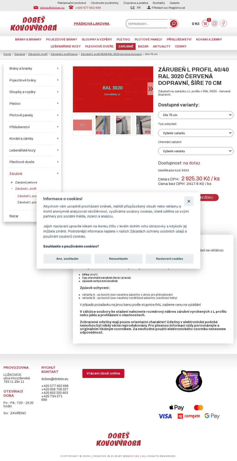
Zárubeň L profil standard (34, 202)
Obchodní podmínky (105, 3)
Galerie (174, 3)
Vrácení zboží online (103, 373)
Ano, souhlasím (67, 258)
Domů (7, 54)
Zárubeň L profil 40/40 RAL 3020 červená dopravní (111, 54)
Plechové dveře (99, 46)
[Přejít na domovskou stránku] (33, 29)
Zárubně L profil (37, 54)
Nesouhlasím (118, 258)
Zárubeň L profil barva (64, 54)
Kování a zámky (209, 39)
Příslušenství (179, 39)
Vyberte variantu (174, 133)
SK (139, 7)
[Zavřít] (188, 201)
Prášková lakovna (92, 23)
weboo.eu (131, 456)
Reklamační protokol (72, 3)
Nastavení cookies (169, 258)
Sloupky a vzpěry (97, 39)
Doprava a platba (136, 3)
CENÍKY (181, 46)
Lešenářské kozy (66, 46)
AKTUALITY (161, 46)
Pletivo (123, 39)
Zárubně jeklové (26, 182)
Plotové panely (148, 39)
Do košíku (203, 197)
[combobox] (146, 23)
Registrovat (177, 7)
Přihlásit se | (160, 7)
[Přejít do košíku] (205, 26)
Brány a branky (28, 39)
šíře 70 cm (170, 115)
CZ (132, 7)
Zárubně (125, 46)
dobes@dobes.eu (52, 7)
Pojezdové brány (61, 39)
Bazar (143, 46)
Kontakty (159, 3)
